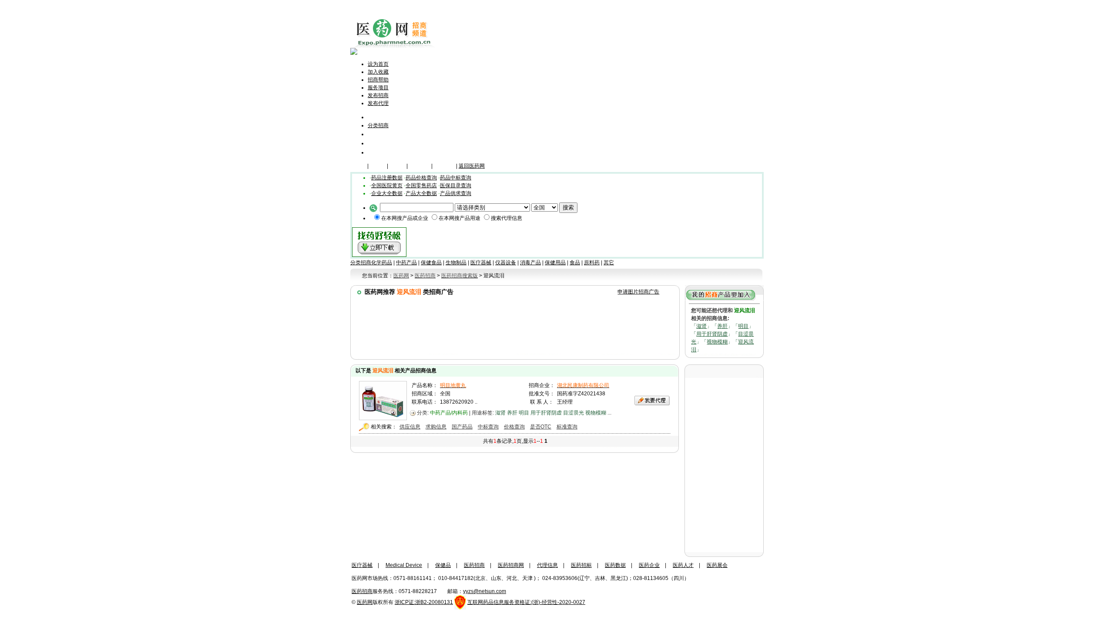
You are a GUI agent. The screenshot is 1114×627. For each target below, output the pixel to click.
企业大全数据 (387, 193)
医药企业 (649, 565)
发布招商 (378, 95)
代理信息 (380, 152)
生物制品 (456, 263)
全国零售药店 (421, 185)
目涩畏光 (573, 413)
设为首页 (378, 64)
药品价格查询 (421, 178)
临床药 (358, 166)
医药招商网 (511, 565)
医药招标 (581, 565)
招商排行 (380, 143)
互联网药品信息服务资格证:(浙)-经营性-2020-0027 (526, 602)
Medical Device (404, 565)
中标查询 (488, 427)
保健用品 (555, 263)
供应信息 (409, 427)
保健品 (378, 166)
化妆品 (397, 166)
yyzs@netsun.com (484, 591)
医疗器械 (419, 166)
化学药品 (381, 263)
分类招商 (378, 125)
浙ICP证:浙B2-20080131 (424, 602)
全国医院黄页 (387, 185)
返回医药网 (472, 166)
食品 (575, 263)
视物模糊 (717, 342)
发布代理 (378, 103)
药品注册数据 (387, 178)
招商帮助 (378, 80)
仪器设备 (444, 166)
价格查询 (514, 427)
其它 (609, 263)
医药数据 (615, 565)
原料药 (592, 263)
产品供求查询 (455, 193)
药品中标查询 (455, 178)
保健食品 (431, 263)
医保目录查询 (455, 185)
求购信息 (436, 427)
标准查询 (567, 427)
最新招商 (380, 134)
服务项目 (378, 87)
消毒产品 (530, 263)
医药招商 (474, 565)
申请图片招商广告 (638, 292)
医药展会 (717, 565)
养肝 (722, 326)
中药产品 (406, 263)
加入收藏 (378, 72)
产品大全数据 (421, 193)
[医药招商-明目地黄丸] (383, 418)
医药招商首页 (390, 117)
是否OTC (540, 427)
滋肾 (701, 326)
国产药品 (462, 427)
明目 (743, 326)
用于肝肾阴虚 (712, 334)
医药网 (364, 602)
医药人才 (683, 565)
